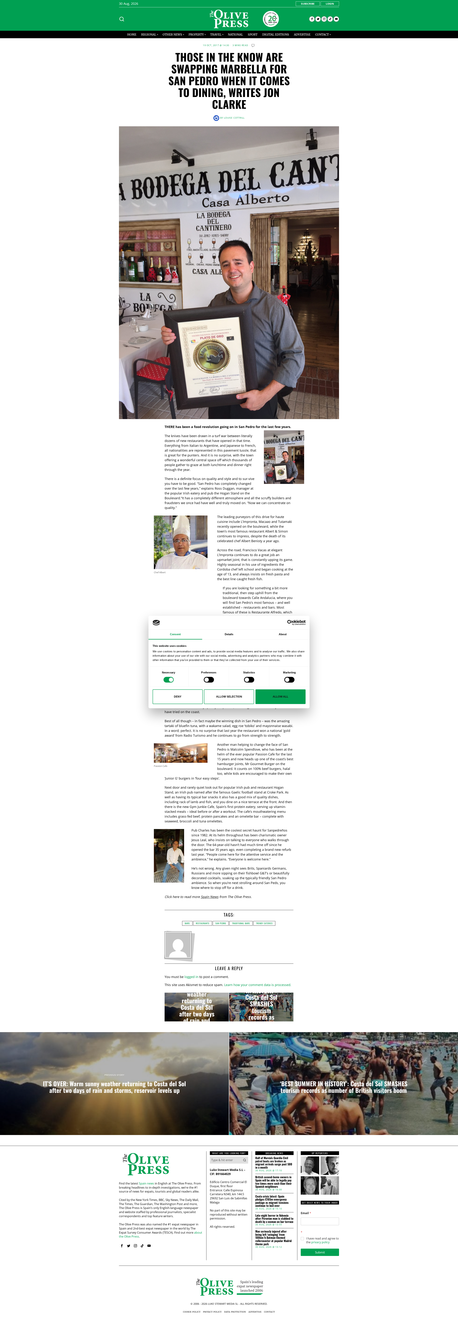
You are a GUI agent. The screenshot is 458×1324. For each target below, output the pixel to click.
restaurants (202, 923)
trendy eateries (264, 923)
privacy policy (320, 1242)
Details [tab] (229, 634)
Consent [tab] (175, 634)
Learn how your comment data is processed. (257, 985)
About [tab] (283, 634)
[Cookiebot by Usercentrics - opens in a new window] (290, 622)
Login (330, 3)
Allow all (280, 696)
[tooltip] (312, 19)
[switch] (209, 680)
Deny (177, 696)
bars (187, 923)
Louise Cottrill (234, 117)
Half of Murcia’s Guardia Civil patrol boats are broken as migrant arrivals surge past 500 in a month (273, 1162)
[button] (244, 1160)
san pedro (220, 923)
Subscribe (308, 3)
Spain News (209, 897)
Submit (320, 1252)
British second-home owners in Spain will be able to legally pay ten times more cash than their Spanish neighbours (273, 1182)
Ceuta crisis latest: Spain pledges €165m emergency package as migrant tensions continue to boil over (272, 1201)
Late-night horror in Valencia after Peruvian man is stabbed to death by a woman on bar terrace (274, 1218)
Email (306, 1213)
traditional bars (241, 923)
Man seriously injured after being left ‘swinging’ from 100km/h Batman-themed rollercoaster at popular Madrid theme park (273, 1238)
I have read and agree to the (322, 1240)
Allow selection (229, 696)
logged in (191, 977)
